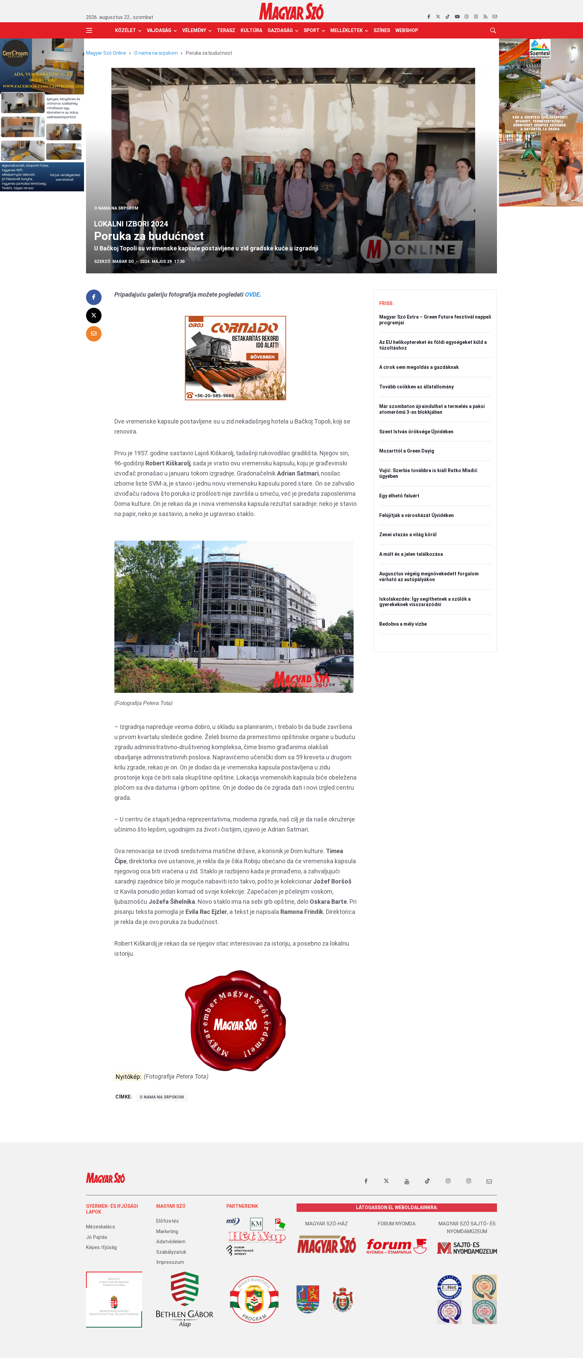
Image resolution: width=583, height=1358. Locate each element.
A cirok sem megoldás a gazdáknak (419, 367)
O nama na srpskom (156, 53)
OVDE (252, 294)
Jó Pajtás (96, 1237)
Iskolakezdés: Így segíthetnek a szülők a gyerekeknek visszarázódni (425, 601)
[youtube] (457, 16)
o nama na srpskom (162, 1097)
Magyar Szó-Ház (326, 1224)
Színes (381, 30)
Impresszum (170, 1262)
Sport (312, 30)
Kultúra (251, 30)
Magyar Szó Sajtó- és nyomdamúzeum (467, 1227)
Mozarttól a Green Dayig (406, 451)
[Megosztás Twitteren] (94, 315)
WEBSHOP (406, 30)
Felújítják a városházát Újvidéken (416, 515)
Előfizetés (167, 1221)
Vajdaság (159, 30)
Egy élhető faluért (399, 495)
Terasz (226, 30)
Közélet (125, 30)
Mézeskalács (100, 1227)
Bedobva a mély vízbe (403, 624)
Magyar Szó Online (106, 53)
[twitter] (438, 16)
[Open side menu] (89, 30)
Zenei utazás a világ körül (408, 534)
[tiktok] (447, 16)
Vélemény (194, 30)
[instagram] (466, 16)
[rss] (485, 16)
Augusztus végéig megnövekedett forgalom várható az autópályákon (429, 576)
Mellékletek (346, 30)
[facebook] (428, 16)
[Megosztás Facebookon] (94, 297)
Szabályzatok (171, 1252)
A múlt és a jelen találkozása (411, 554)
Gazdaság (280, 30)
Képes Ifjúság (101, 1247)
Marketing (167, 1231)
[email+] (489, 1181)
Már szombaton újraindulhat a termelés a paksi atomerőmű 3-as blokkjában (432, 409)
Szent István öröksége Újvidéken (416, 431)
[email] (495, 16)
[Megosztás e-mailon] (94, 334)
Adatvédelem (171, 1242)
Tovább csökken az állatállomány (416, 386)
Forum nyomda (397, 1224)
